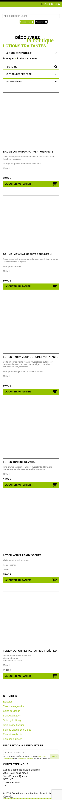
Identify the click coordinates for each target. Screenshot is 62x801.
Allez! (54, 757)
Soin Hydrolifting (12, 720)
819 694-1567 (52, 4)
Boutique (8, 58)
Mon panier (40, 22)
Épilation (7, 701)
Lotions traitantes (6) (19, 53)
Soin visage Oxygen (14, 725)
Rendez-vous (26, 22)
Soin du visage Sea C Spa (17, 729)
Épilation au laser (12, 739)
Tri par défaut (14, 81)
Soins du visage (11, 711)
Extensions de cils (12, 734)
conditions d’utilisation (25, 758)
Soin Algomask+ (11, 715)
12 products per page (18, 74)
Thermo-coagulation (14, 706)
